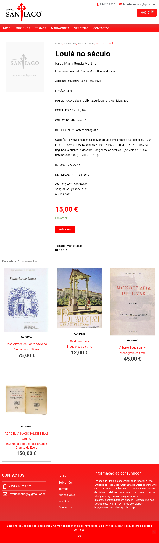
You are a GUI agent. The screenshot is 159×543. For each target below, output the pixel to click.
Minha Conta (60, 28)
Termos (40, 28)
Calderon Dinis (79, 341)
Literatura (70, 43)
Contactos (101, 28)
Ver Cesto (81, 28)
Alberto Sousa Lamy (132, 347)
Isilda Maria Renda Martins (75, 63)
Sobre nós (23, 28)
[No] (154, 532)
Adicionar (65, 229)
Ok (79, 535)
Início (6, 28)
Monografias (86, 43)
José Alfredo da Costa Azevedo (26, 344)
